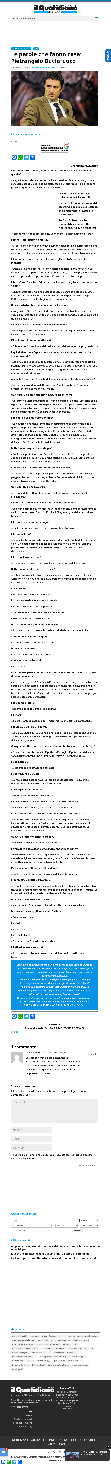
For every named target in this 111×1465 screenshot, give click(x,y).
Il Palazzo (70, 1344)
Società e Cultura (59, 1365)
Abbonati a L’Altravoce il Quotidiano (30, 1395)
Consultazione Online (23, 1340)
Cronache (45, 1340)
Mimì (36, 49)
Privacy (48, 1444)
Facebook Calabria (67, 1397)
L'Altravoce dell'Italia (21, 49)
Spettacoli (80, 1365)
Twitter (67, 1406)
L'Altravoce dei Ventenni (53, 1348)
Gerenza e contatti (28, 1440)
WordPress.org (25, 1426)
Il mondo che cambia (48, 1344)
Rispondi (91, 1054)
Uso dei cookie (83, 1440)
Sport (17, 1369)
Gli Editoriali (81, 1340)
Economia (63, 1340)
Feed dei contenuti (23, 1419)
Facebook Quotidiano (67, 1392)
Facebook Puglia (67, 1403)
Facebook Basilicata (67, 1394)
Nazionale (43, 1361)
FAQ (62, 1444)
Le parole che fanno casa (25, 134)
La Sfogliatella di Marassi (52, 1357)
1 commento (61, 67)
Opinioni (59, 1361)
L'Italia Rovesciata (40, 1353)
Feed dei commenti (22, 1423)
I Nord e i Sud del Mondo (25, 1348)
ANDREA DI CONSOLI (20, 67)
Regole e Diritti (20, 1365)
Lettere (17, 1361)
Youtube (67, 1408)
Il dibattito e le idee (23, 1344)
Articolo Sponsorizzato (54, 1336)
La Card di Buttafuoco (24, 1357)
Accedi (29, 1416)
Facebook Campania (67, 1400)
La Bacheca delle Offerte (65, 1353)
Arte (34, 1336)
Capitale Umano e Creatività (84, 1336)
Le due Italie (77, 1357)
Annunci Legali (19, 1336)
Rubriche (38, 1365)
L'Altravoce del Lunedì (81, 1348)
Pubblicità (58, 1440)
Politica (74, 1361)
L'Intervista (19, 1353)
